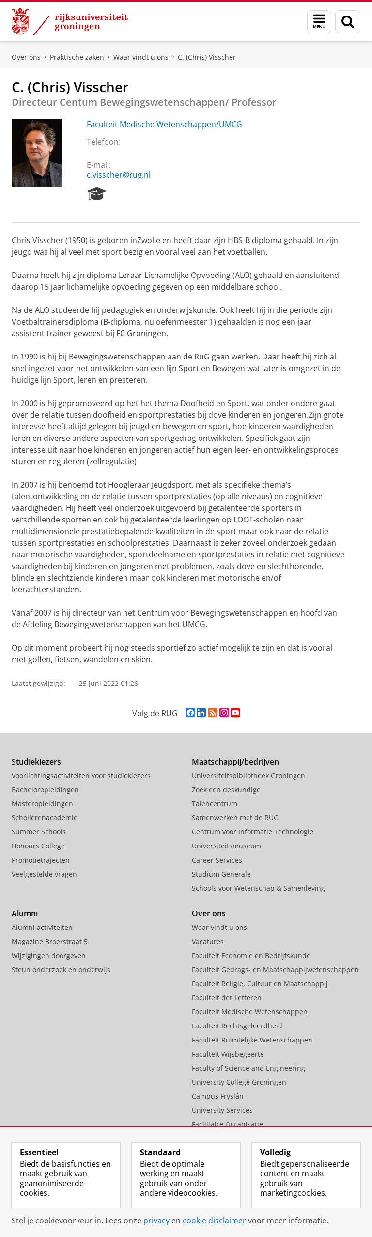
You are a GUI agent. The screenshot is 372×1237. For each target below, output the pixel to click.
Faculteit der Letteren (227, 997)
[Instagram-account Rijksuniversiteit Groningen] (224, 713)
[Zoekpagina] (347, 22)
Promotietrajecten (41, 859)
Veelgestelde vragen (44, 874)
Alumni (25, 913)
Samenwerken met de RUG (235, 817)
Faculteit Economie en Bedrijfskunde (251, 955)
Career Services (217, 859)
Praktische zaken (77, 57)
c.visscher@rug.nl (119, 174)
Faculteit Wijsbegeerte (228, 1053)
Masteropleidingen (42, 803)
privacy (156, 1220)
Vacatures (208, 941)
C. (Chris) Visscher (207, 57)
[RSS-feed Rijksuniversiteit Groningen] (212, 713)
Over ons (26, 57)
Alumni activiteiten (42, 927)
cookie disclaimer (214, 1220)
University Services (222, 1110)
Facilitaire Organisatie (227, 1124)
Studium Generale (221, 874)
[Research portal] (97, 194)
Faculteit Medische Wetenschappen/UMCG (164, 124)
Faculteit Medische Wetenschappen (250, 1011)
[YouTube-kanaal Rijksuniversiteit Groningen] (235, 713)
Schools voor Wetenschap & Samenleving (258, 888)
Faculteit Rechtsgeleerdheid (237, 1025)
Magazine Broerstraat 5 (50, 941)
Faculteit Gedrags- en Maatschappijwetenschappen (275, 969)
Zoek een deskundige (226, 789)
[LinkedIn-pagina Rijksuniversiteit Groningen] (201, 713)
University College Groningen (239, 1082)
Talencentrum (214, 803)
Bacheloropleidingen (45, 789)
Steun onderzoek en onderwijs (61, 969)
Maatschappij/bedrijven (235, 761)
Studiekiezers (36, 761)
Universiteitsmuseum (226, 845)
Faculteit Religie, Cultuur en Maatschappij (260, 983)
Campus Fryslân (218, 1096)
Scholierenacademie (45, 817)
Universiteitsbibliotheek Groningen (248, 775)
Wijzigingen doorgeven (49, 955)
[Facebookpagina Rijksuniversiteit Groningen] (190, 713)
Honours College (38, 845)
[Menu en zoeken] (319, 22)
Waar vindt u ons (141, 57)
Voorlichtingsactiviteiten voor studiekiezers (81, 775)
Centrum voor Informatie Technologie (252, 831)
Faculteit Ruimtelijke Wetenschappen (252, 1039)
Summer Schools (39, 831)
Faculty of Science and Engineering (248, 1068)
